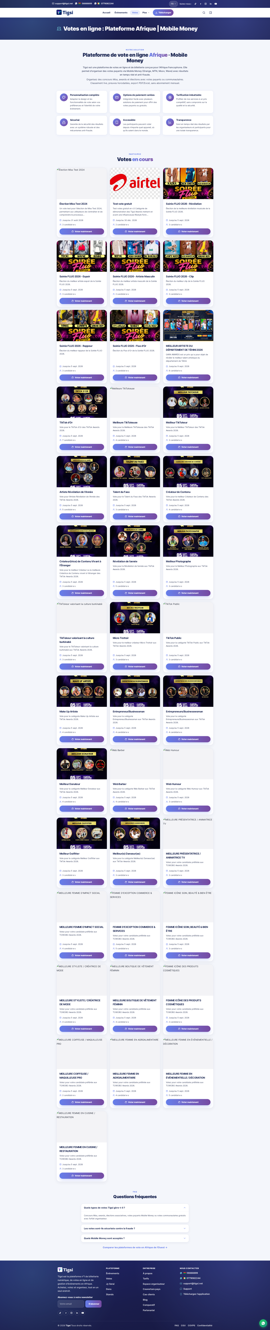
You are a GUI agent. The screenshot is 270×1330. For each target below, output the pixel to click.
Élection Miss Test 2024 (73, 203)
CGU (183, 1325)
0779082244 (105, 3)
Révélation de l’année (125, 561)
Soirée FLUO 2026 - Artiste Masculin (134, 276)
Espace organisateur (154, 1284)
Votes (135, 12)
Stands (110, 1294)
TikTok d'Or (65, 422)
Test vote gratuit (122, 203)
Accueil (106, 12)
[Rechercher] (204, 13)
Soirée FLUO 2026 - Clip (180, 276)
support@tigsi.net (64, 3)
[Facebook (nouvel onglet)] (200, 4)
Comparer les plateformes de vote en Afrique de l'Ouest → (135, 1247)
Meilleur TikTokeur (176, 422)
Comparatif (149, 1305)
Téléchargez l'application (196, 1294)
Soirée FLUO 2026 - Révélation (184, 203)
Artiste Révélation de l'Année (76, 491)
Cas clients (149, 1294)
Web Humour (173, 784)
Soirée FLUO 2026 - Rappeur (75, 345)
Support (187, 1288)
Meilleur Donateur (69, 784)
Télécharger (164, 12)
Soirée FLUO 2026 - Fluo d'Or (129, 345)
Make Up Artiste (68, 711)
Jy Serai (110, 1284)
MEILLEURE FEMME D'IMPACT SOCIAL (81, 927)
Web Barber (119, 784)
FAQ (177, 1325)
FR (172, 3)
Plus (144, 12)
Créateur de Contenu (178, 491)
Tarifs (146, 1278)
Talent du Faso (121, 491)
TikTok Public (173, 638)
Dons (109, 1289)
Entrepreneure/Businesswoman (184, 711)
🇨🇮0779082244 (191, 1278)
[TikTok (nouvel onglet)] (195, 4)
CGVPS (191, 1325)
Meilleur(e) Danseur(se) (126, 853)
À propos (147, 1273)
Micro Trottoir (121, 638)
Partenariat (149, 1310)
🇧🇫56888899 (190, 1273)
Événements (121, 12)
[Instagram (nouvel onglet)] (205, 4)
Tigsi (68, 1325)
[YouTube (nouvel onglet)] (215, 4)
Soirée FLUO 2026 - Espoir (74, 276)
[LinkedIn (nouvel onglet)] (210, 4)
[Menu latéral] (210, 13)
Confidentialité (204, 1325)
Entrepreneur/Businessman (129, 711)
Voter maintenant (83, 231)
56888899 (85, 3)
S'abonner (94, 1304)
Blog (145, 1299)
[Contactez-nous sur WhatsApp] (263, 1323)
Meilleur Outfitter (69, 853)
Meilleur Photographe (178, 561)
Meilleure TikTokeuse (125, 422)
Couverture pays (151, 1289)
